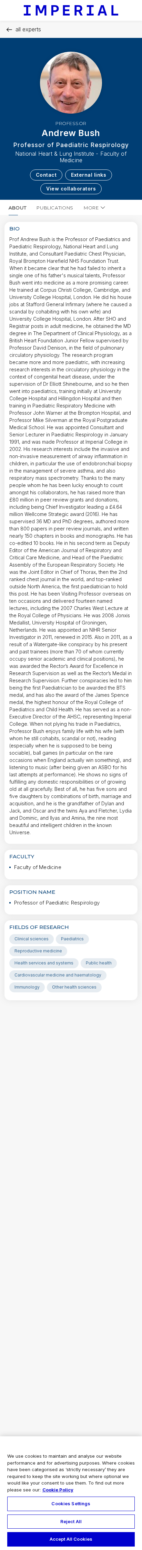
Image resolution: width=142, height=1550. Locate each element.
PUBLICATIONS (55, 207)
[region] (71, 1493)
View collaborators (71, 189)
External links (88, 175)
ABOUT (17, 207)
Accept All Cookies (71, 1539)
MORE (91, 207)
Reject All (71, 1521)
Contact (46, 175)
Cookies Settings (70, 1503)
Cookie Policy (57, 1489)
